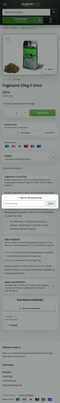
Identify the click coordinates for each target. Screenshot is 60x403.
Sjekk (50, 203)
